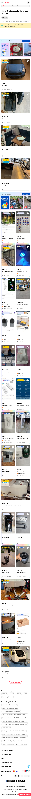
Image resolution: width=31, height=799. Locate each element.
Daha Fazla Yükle (15, 682)
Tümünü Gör (26, 41)
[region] (16, 49)
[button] (2, 3)
